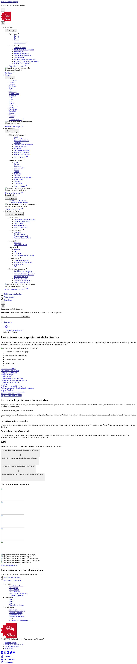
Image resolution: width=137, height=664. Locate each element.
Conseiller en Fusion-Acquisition (12, 378)
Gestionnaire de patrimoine (10, 382)
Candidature (8, 300)
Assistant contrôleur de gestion (11, 394)
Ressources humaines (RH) (23, 177)
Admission (17, 243)
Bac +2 (16, 36)
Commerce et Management (23, 55)
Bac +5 (16, 40)
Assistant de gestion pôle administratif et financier (17, 388)
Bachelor (17, 250)
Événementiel (18, 183)
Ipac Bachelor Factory (16, 586)
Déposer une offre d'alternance (24, 275)
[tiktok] (11, 653)
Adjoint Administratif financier (11, 396)
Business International (21, 53)
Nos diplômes (14, 590)
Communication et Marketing (24, 145)
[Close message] (3, 10)
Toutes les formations (16, 605)
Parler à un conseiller (21, 277)
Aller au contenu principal (9, 2)
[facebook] (2, 653)
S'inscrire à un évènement (22, 280)
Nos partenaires (14, 592)
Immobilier (17, 148)
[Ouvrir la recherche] (3, 303)
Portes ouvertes (9, 297)
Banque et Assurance (21, 139)
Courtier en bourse (7, 376)
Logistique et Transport (21, 150)
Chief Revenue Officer (8, 369)
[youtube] (14, 653)
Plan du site (9, 648)
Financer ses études (20, 245)
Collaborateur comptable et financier (13, 386)
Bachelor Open (19, 51)
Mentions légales (10, 643)
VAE (11, 618)
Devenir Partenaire (20, 234)
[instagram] (5, 653)
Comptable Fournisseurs (9, 373)
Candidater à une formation (23, 271)
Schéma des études (20, 225)
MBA (16, 251)
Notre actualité (19, 264)
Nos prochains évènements (23, 262)
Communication (19, 57)
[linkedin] (8, 653)
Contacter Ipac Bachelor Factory (25, 273)
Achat (16, 137)
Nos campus (13, 588)
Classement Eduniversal (22, 221)
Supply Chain (18, 179)
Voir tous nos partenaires (9, 565)
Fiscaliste (4, 384)
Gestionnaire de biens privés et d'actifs (14, 380)
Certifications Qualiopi (17, 611)
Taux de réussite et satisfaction (24, 255)
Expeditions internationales (18, 202)
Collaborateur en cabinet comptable (13, 392)
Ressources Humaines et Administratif (26, 61)
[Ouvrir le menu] (3, 23)
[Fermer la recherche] (3, 306)
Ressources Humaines (21, 152)
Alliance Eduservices (21, 227)
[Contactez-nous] (2, 319)
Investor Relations (7, 390)
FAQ (15, 266)
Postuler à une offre (20, 279)
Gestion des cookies (12, 646)
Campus (8, 75)
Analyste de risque (7, 374)
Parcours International (16, 616)
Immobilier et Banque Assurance (25, 59)
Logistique (17, 175)
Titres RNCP (18, 253)
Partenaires (17, 232)
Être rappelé (8, 322)
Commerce (17, 143)
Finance (16, 170)
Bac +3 (16, 38)
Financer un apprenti (21, 236)
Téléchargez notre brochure (13, 294)
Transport (17, 181)
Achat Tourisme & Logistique (24, 50)
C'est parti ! (25, 316)
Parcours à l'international (17, 200)
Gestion (16, 172)
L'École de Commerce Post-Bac (24, 219)
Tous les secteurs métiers (13, 330)
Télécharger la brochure (22, 282)
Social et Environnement (22, 63)
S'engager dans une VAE (22, 238)
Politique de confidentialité (14, 645)
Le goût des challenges (21, 260)
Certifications (18, 223)
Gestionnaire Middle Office (10, 371)
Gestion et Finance (20, 48)
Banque (16, 164)
